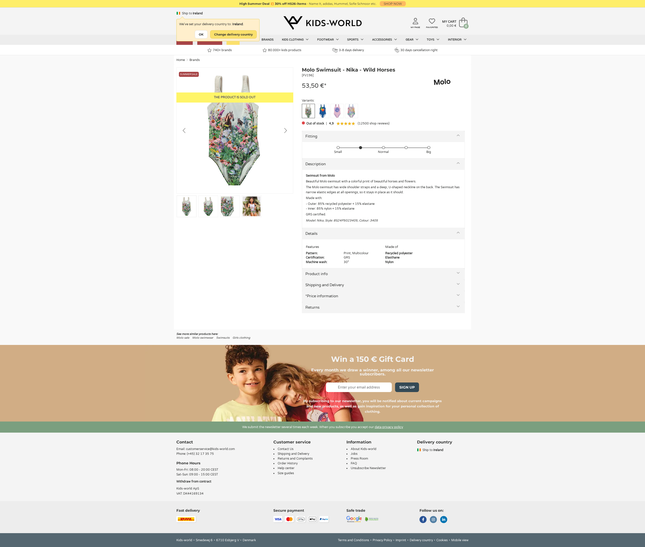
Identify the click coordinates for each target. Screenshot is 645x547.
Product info (316, 274)
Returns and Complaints (295, 458)
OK (201, 34)
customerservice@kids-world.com (210, 449)
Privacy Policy (382, 540)
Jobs (354, 454)
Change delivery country (233, 34)
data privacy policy (389, 427)
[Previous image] (184, 130)
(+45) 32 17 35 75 (200, 454)
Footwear (326, 39)
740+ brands (222, 50)
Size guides (286, 473)
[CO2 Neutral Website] (371, 519)
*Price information (321, 296)
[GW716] (351, 111)
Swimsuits (223, 337)
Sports (353, 39)
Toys (431, 39)
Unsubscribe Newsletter (368, 468)
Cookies (442, 540)
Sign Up (407, 387)
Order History (288, 463)
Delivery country (421, 540)
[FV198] (337, 111)
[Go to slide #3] (230, 206)
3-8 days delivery (351, 50)
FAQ (354, 463)
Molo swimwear (202, 337)
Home (180, 60)
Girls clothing (241, 337)
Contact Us (286, 449)
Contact (184, 442)
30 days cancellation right (419, 50)
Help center (286, 468)
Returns (312, 307)
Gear (410, 39)
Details (311, 233)
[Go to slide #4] (252, 206)
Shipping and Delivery (324, 285)
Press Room (359, 458)
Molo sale (182, 337)
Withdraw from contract (193, 481)
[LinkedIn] (443, 520)
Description (315, 164)
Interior (455, 39)
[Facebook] (423, 520)
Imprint (401, 540)
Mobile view (460, 540)
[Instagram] (433, 520)
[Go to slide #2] (208, 206)
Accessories (382, 39)
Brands (268, 39)
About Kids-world (363, 449)
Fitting (311, 136)
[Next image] (285, 130)
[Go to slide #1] (187, 206)
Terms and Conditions (353, 540)
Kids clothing (293, 39)
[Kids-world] (322, 23)
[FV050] (322, 111)
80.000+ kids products (284, 50)
